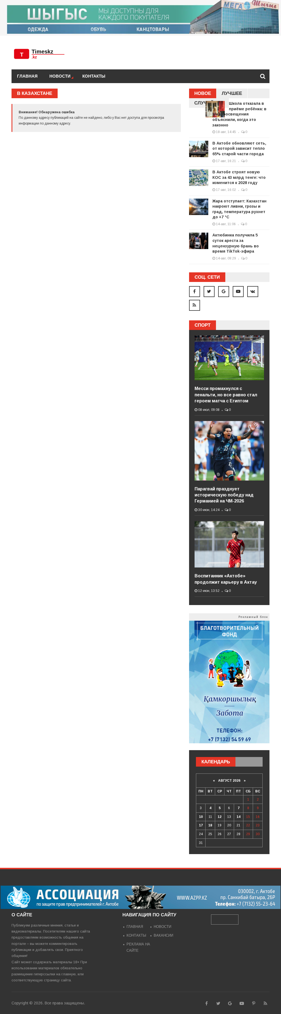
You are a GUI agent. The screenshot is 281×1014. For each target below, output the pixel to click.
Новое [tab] (202, 93)
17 (201, 825)
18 (210, 825)
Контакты (93, 76)
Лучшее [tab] (232, 93)
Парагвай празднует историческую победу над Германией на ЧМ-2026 (224, 495)
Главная (27, 76)
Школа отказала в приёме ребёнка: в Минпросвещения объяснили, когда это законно (239, 114)
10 (201, 817)
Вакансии (163, 935)
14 (238, 817)
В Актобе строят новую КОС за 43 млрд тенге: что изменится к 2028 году (239, 177)
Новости (60, 76)
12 (219, 817)
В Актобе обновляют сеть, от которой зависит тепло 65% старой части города (239, 148)
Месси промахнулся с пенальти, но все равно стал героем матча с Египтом (226, 394)
